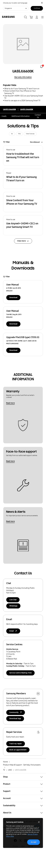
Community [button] (14, 712)
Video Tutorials (30, 134)
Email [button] (11, 631)
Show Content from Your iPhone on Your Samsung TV (20, 92)
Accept (33, 842)
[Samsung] (8, 17)
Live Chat (12, 600)
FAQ (19, 134)
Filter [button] (8, 142)
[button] (23, 155)
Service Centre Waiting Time (20, 673)
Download (13, 297)
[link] (41, 66)
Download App (15, 718)
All (12, 134)
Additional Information (21, 116)
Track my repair (15, 744)
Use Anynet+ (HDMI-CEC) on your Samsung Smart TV (23, 97)
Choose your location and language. (15, 3)
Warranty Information (23, 77)
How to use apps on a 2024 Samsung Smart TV (22, 100)
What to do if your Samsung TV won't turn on (21, 89)
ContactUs (38, 116)
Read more (10, 403)
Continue (37, 8)
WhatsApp (13, 606)
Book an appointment (17, 750)
